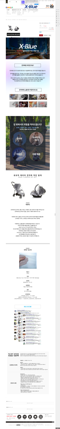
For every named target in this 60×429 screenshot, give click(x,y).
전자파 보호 (19, 9)
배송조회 (35, 419)
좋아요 (36, 4)
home (6, 19)
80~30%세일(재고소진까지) (35, 9)
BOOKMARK (7, 1)
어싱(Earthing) (30, 9)
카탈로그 (58, 9)
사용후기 (30, 419)
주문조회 (58, 20)
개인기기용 (18, 11)
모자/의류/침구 (14, 19)
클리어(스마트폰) (25, 11)
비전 (7, 11)
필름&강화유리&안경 (14, 9)
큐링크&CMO (24, 9)
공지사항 (58, 18)
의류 (17, 19)
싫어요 (31, 4)
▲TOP (57, 428)
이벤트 (58, 13)
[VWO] (25, 4)
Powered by (23, 4)
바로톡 (58, 25)
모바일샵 (41, 419)
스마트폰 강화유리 (14, 11)
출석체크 (58, 11)
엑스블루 (8, 9)
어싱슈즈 (29, 11)
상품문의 (25, 419)
